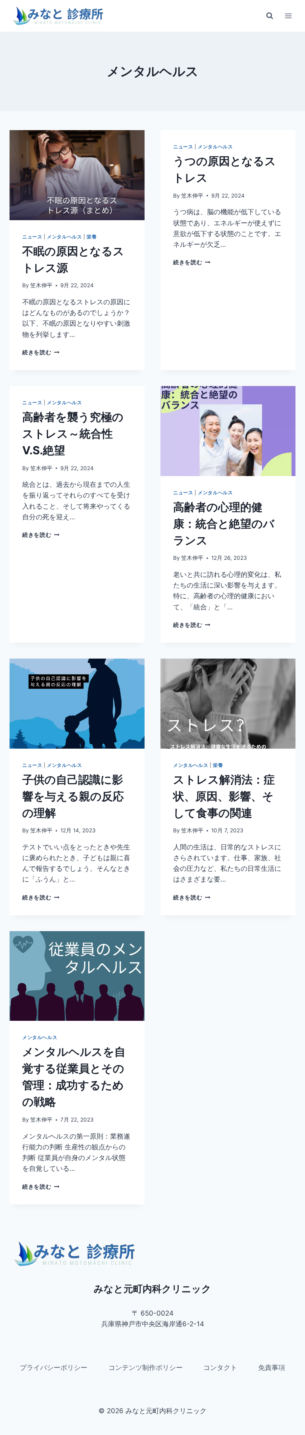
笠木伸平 (41, 285)
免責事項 (271, 1368)
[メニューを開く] (288, 16)
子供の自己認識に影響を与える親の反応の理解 (73, 796)
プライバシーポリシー (53, 1368)
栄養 (92, 237)
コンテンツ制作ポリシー (145, 1368)
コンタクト (220, 1368)
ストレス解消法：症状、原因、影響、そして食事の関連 (224, 796)
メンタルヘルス (64, 237)
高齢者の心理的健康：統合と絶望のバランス (223, 523)
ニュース (32, 237)
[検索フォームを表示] (270, 16)
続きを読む (39, 352)
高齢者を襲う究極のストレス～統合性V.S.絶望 (73, 433)
